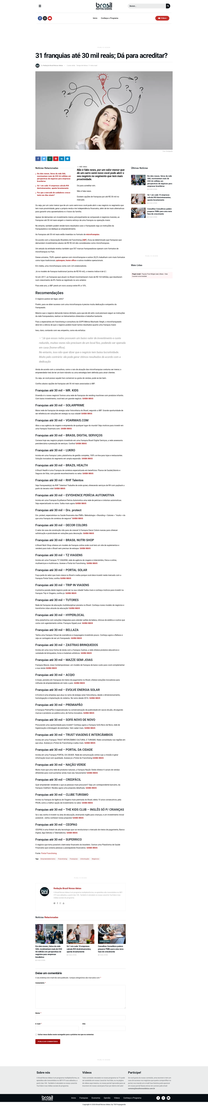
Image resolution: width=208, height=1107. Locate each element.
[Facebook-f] (40, 18)
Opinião (107, 1098)
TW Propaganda (120, 1104)
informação (84, 859)
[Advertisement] (104, 35)
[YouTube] (168, 1098)
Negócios (95, 859)
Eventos (40, 941)
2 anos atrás (71, 65)
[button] (59, 6)
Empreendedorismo (48, 859)
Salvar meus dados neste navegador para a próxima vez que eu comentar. (66, 1034)
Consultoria (73, 941)
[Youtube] (50, 18)
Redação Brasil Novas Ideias (53, 65)
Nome (38, 1013)
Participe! (134, 1072)
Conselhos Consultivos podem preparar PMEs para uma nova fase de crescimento (110, 949)
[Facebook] (158, 1098)
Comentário (40, 983)
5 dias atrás (103, 955)
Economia (96, 1098)
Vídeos (87, 1072)
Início (95, 18)
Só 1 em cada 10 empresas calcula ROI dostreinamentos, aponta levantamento (79, 949)
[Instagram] (45, 18)
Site (83, 1024)
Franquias (74, 859)
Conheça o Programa (109, 18)
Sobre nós (43, 1072)
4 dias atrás (40, 960)
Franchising (62, 859)
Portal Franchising (49, 853)
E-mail (38, 1024)
